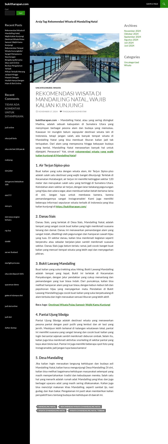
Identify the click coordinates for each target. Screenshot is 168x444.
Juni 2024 (129, 45)
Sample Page (152, 4)
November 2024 (132, 30)
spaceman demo (12, 284)
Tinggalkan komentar (74, 111)
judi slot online (11, 306)
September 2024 (132, 36)
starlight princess (12, 263)
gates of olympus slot (14, 295)
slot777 (8, 195)
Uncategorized (44, 88)
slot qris (8, 206)
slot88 (7, 241)
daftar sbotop (11, 328)
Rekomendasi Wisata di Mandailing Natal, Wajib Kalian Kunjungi (71, 99)
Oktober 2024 (131, 33)
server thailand (11, 252)
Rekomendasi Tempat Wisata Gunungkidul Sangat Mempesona (14, 51)
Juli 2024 (129, 42)
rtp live (8, 230)
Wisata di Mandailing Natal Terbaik (87, 410)
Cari (7, 9)
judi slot (8, 317)
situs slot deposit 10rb (14, 274)
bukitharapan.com (17, 4)
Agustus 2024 (131, 39)
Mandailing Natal (47, 407)
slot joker (9, 170)
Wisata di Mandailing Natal (51, 410)
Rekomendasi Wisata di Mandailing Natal (81, 407)
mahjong (8, 160)
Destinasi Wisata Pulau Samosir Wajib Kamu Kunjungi (79, 304)
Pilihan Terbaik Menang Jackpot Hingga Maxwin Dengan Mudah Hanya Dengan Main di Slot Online (15, 77)
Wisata (57, 88)
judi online (9, 127)
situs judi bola (11, 138)
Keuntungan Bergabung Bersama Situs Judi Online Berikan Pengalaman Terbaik (13, 63)
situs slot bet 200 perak (14, 149)
